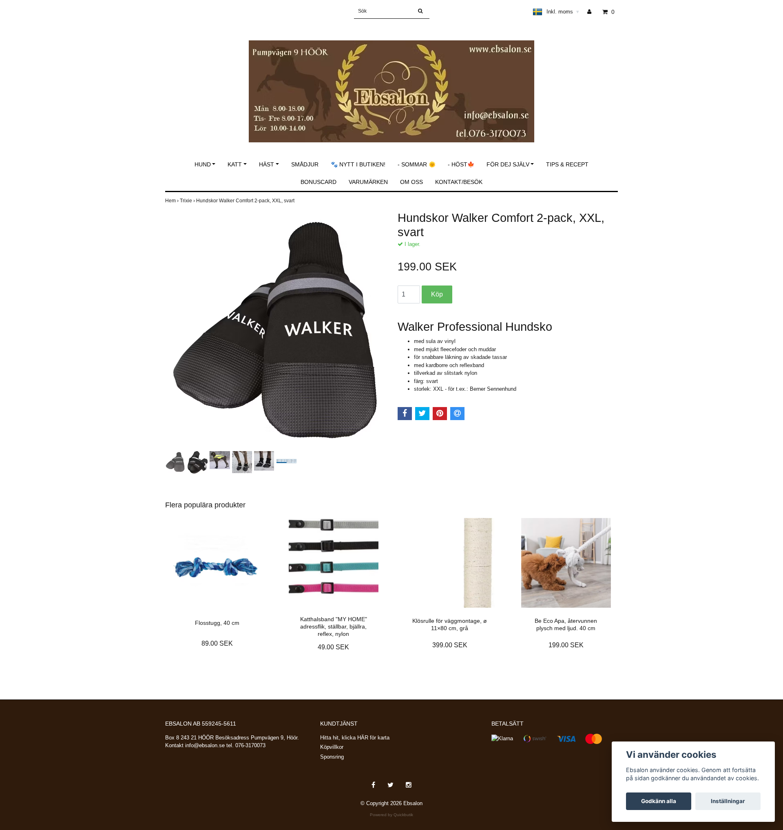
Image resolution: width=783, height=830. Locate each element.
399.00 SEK (449, 645)
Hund (203, 164)
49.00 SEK (333, 647)
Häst (266, 164)
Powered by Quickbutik (391, 814)
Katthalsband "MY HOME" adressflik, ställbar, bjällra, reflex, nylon (333, 626)
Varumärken (368, 182)
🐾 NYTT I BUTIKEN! (358, 164)
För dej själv (508, 164)
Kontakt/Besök (458, 182)
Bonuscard (318, 182)
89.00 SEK (217, 643)
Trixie (188, 201)
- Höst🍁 (461, 164)
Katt (235, 164)
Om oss (411, 182)
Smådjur (305, 164)
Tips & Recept (567, 164)
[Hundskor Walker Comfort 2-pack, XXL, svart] (275, 330)
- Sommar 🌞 (417, 164)
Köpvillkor (331, 747)
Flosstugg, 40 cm (217, 623)
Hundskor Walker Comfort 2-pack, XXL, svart (246, 201)
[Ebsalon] (391, 83)
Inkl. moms (562, 12)
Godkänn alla (658, 801)
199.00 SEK (566, 645)
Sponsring (332, 757)
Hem (172, 201)
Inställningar (728, 801)
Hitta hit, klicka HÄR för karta (354, 738)
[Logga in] (592, 12)
